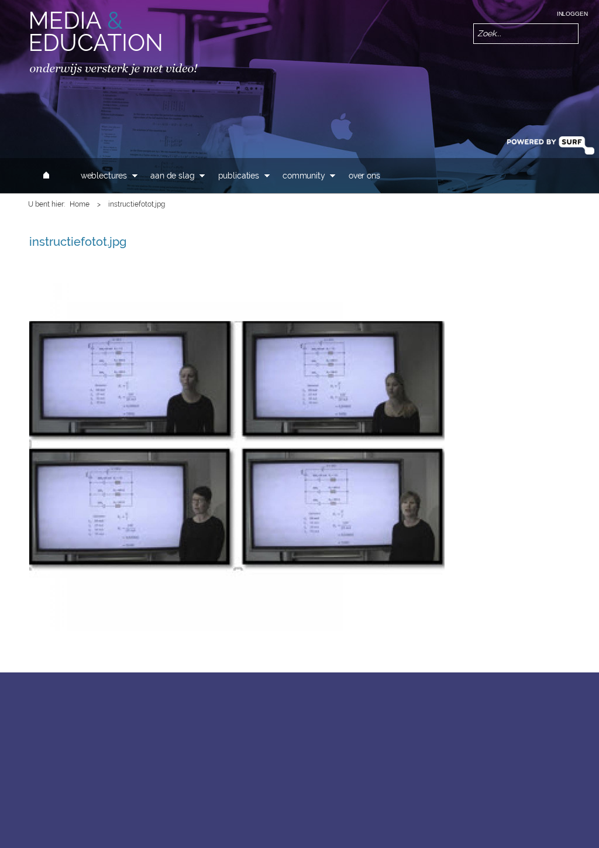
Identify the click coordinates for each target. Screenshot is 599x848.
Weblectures (104, 175)
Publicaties (238, 175)
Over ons (364, 175)
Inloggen (572, 14)
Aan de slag (172, 175)
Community (304, 175)
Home (79, 204)
